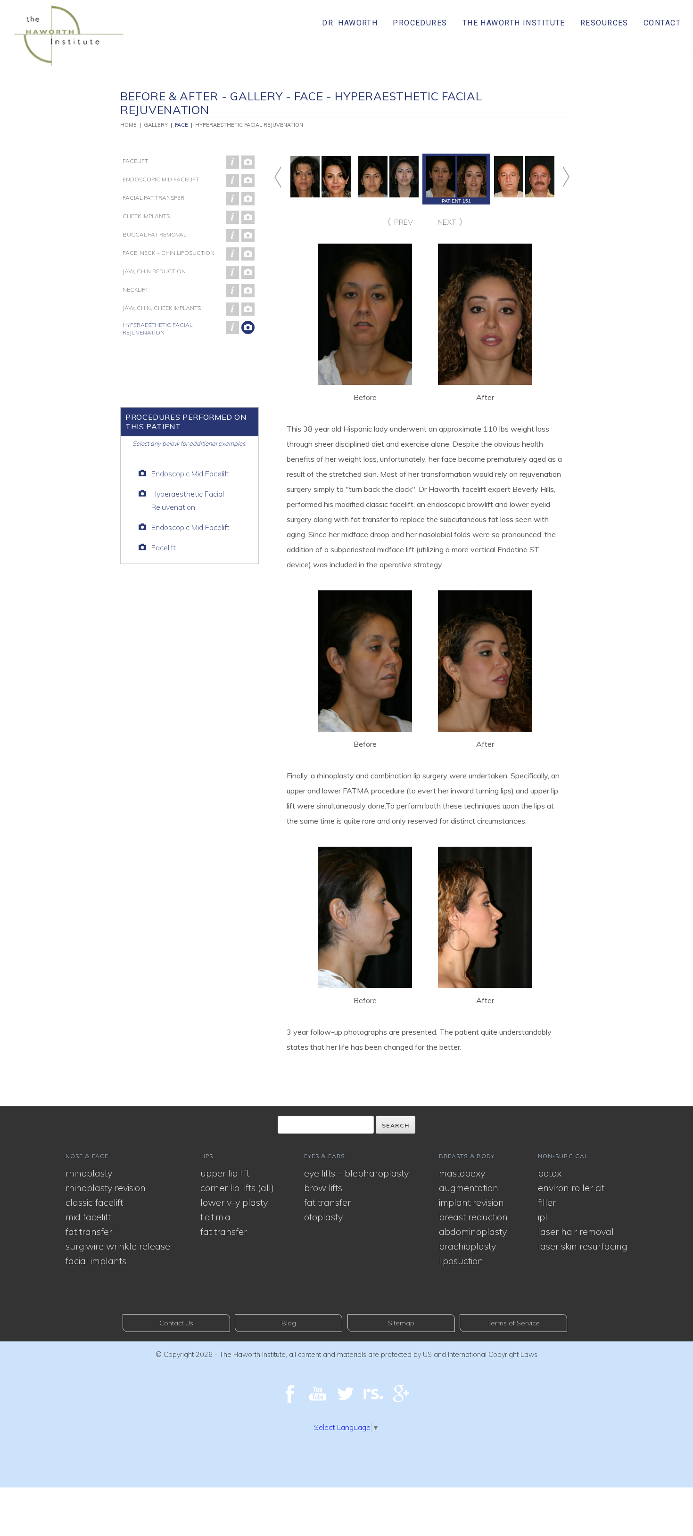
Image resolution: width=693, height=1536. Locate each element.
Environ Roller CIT (571, 1187)
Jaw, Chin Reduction (154, 271)
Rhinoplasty (89, 1173)
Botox (549, 1173)
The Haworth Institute (513, 22)
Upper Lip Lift (224, 1173)
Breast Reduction (473, 1217)
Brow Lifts (323, 1187)
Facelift (135, 160)
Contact (662, 22)
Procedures (420, 22)
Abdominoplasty (473, 1231)
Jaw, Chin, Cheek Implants (162, 307)
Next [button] (557, 177)
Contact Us (176, 1323)
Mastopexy (462, 1173)
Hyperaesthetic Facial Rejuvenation (157, 328)
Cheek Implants (146, 216)
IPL (542, 1217)
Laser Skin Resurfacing (582, 1246)
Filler (547, 1202)
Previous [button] (286, 177)
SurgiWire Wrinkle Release (118, 1246)
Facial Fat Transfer (153, 197)
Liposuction (461, 1260)
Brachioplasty (467, 1246)
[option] (456, 179)
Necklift (135, 289)
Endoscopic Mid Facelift (161, 179)
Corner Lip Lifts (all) (237, 1187)
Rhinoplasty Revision (106, 1187)
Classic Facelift (94, 1202)
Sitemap (401, 1323)
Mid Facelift (88, 1217)
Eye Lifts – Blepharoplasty (356, 1173)
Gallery (156, 125)
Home (128, 125)
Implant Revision (471, 1202)
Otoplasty (323, 1217)
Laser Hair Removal (576, 1231)
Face (181, 125)
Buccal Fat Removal (154, 234)
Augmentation (468, 1187)
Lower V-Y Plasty (234, 1202)
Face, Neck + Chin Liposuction (168, 252)
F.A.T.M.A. (216, 1217)
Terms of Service (513, 1323)
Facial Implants (96, 1260)
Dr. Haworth (350, 22)
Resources (604, 22)
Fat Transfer (89, 1231)
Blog (288, 1323)
